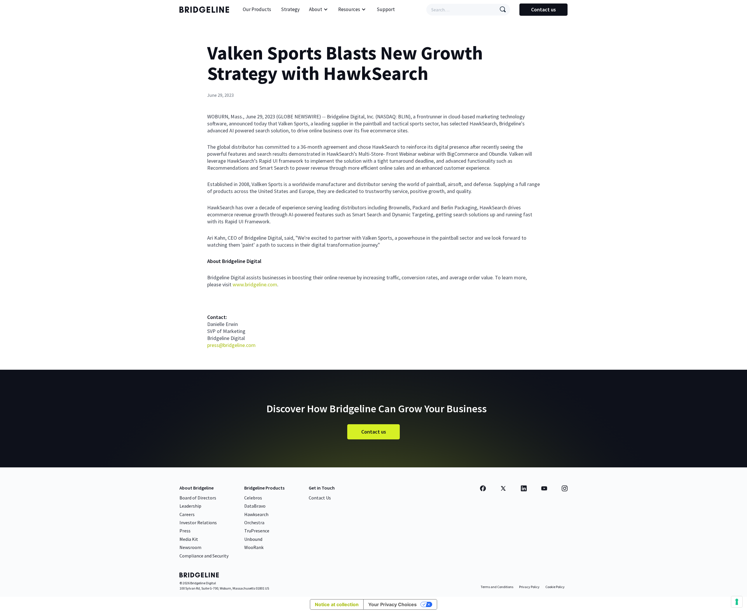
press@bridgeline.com (231, 345)
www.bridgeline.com (255, 284)
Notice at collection (337, 604)
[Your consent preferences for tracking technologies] (736, 601)
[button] (318, 9)
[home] (205, 9)
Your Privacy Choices (392, 604)
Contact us (543, 9)
